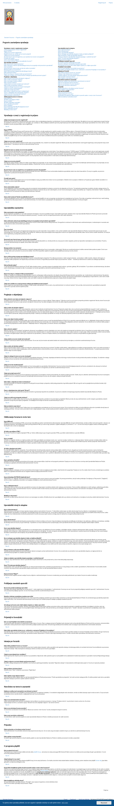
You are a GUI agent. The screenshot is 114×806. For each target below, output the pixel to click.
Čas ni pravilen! (8, 67)
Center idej (99, 760)
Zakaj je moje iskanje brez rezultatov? (68, 74)
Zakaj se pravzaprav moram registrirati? (15, 49)
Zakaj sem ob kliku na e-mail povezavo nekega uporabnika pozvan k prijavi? (25, 75)
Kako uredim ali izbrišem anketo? (13, 85)
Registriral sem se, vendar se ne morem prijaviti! (17, 54)
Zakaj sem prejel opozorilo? (11, 89)
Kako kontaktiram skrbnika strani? (67, 97)
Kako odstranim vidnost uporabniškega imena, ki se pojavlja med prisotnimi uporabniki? (28, 65)
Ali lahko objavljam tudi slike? (12, 102)
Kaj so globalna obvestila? (11, 104)
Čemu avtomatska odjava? (11, 59)
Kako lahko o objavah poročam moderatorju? (16, 91)
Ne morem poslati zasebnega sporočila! (69, 62)
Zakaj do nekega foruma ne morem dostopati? (17, 87)
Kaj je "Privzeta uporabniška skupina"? (68, 58)
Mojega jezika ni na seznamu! (12, 69)
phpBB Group (37, 752)
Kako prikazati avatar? (10, 72)
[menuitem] (16, 3)
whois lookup (44, 770)
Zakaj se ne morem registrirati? (13, 52)
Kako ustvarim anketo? (10, 82)
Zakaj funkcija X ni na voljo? (65, 94)
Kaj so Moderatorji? (63, 51)
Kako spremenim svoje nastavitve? (14, 64)
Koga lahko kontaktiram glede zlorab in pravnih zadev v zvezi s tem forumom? (80, 95)
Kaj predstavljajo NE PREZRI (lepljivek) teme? (16, 107)
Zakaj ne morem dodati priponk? (13, 88)
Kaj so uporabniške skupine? (66, 52)
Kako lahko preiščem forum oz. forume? (69, 72)
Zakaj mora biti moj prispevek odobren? (15, 94)
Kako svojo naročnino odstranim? (67, 85)
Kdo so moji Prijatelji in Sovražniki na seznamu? (71, 68)
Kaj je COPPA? (8, 51)
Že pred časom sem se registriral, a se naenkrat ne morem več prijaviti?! (24, 57)
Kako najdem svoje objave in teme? (68, 78)
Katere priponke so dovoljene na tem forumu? (71, 88)
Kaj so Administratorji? (64, 49)
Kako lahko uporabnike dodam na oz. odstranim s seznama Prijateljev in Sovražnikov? (82, 69)
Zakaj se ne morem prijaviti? (12, 55)
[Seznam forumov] (9, 15)
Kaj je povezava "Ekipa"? (65, 59)
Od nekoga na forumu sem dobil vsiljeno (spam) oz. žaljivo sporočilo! (77, 65)
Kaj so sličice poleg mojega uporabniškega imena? (18, 71)
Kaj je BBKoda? (8, 98)
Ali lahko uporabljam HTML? (12, 99)
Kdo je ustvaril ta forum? (65, 92)
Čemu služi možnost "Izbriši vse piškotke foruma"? (18, 61)
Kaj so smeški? (8, 101)
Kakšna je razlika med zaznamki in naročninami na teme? (74, 81)
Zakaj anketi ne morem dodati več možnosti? (16, 84)
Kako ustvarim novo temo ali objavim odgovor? (17, 78)
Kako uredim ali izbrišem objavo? (13, 79)
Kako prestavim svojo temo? (12, 95)
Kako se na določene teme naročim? (68, 82)
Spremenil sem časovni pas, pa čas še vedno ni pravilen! (19, 68)
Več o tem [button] (65, 803)
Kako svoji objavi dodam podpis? (13, 81)
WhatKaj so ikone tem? (10, 109)
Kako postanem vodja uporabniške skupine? (70, 55)
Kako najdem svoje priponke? (66, 89)
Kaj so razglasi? (8, 105)
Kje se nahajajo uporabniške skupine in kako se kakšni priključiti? (76, 54)
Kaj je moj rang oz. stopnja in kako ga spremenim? (18, 74)
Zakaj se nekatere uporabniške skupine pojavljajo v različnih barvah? (77, 57)
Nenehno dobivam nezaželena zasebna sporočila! (72, 64)
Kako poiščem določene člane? (66, 77)
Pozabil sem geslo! (9, 58)
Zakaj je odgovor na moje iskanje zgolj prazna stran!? (73, 75)
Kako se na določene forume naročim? (69, 84)
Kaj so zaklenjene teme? (11, 108)
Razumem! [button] (104, 803)
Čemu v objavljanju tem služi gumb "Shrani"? (16, 92)
